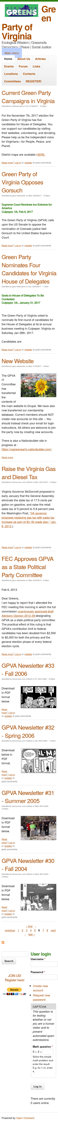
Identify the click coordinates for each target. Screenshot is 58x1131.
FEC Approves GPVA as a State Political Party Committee (27, 566)
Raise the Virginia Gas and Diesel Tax (29, 472)
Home (8, 59)
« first (29, 926)
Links (36, 66)
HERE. (40, 154)
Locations (11, 74)
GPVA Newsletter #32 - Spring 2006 (28, 731)
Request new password (41, 997)
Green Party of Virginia (29, 22)
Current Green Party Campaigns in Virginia (28, 96)
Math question (43, 1046)
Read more (7, 162)
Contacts (29, 74)
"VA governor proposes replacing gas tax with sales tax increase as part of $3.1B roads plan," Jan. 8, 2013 (29, 519)
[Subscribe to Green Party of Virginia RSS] (3, 942)
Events (9, 66)
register (28, 162)
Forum (23, 66)
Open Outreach (25, 1118)
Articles (40, 59)
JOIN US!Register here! (14, 977)
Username (38, 959)
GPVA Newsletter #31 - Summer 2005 (28, 796)
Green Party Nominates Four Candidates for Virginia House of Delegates (29, 269)
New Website (18, 361)
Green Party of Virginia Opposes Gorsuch (22, 182)
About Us (23, 59)
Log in (18, 162)
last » (31, 934)
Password (38, 972)
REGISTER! (34, 81)
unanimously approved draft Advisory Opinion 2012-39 (27, 613)
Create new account (40, 988)
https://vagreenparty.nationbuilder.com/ (27, 449)
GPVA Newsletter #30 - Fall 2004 (28, 864)
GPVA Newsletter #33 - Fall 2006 (28, 669)
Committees (12, 81)
